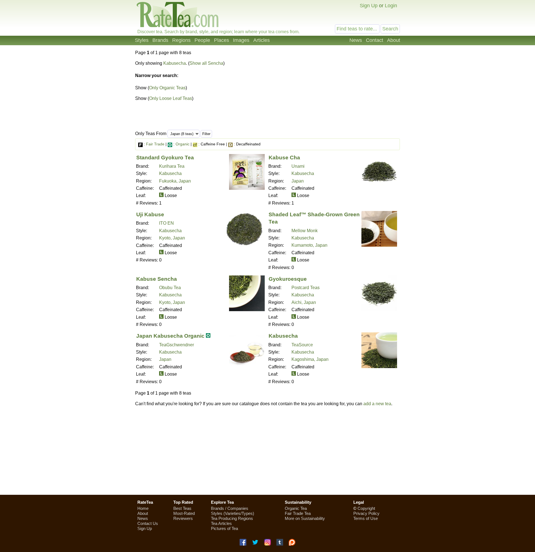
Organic (182, 144)
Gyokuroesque (288, 279)
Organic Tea (296, 508)
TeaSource (302, 344)
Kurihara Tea (171, 166)
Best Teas (182, 508)
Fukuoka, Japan (175, 181)
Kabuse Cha (284, 157)
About (393, 40)
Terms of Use (365, 518)
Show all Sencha (206, 63)
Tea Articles (221, 523)
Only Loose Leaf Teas (170, 98)
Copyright (366, 508)
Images (241, 40)
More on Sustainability (305, 518)
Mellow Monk (304, 230)
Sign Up (369, 5)
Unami (298, 166)
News (355, 40)
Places (221, 40)
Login (391, 5)
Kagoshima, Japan (310, 359)
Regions (181, 40)
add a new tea (377, 403)
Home (143, 508)
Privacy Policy (366, 513)
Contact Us (147, 523)
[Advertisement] (353, 91)
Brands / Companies (229, 508)
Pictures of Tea (224, 528)
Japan (297, 181)
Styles (142, 40)
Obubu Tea (170, 287)
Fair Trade (155, 144)
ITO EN (166, 223)
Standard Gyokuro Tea (165, 157)
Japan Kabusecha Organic (170, 336)
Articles (261, 40)
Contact (374, 40)
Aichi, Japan (303, 302)
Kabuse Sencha (156, 279)
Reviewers (183, 518)
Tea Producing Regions (232, 518)
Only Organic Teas (167, 87)
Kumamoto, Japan (309, 245)
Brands (160, 40)
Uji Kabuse (150, 214)
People (202, 40)
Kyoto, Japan (172, 238)
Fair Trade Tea (298, 513)
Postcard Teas (305, 287)
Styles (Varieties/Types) (232, 513)
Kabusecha (174, 63)
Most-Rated (184, 513)
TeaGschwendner (176, 344)
